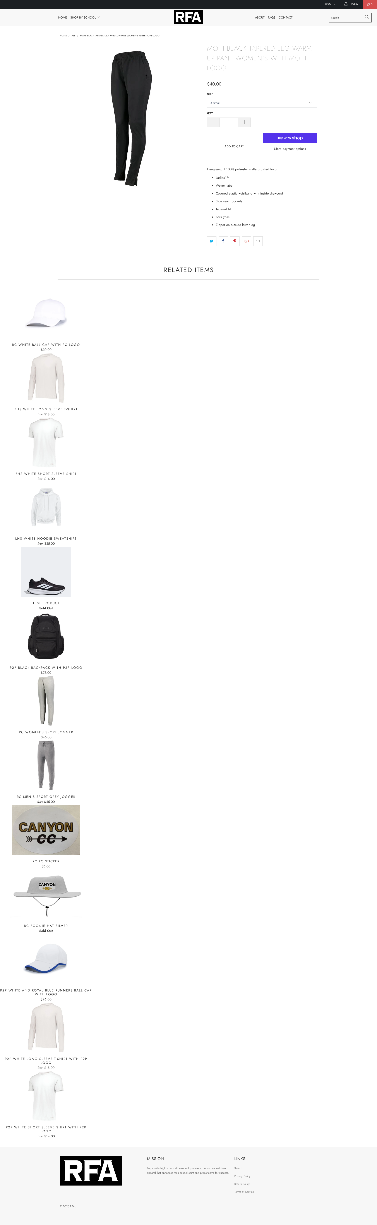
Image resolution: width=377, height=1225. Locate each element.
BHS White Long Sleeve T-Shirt (46, 378)
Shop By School (83, 17)
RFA (72, 1206)
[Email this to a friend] (258, 241)
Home (62, 17)
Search (238, 1168)
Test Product (46, 572)
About (260, 17)
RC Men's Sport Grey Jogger (46, 765)
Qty (210, 113)
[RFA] (188, 17)
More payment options (290, 148)
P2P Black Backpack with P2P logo (46, 636)
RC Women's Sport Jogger (46, 701)
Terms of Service (244, 1192)
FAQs (271, 17)
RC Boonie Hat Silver (46, 894)
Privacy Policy (242, 1176)
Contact (286, 17)
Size (210, 94)
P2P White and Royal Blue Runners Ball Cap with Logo (46, 959)
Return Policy (242, 1184)
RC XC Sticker (46, 830)
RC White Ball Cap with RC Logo (46, 313)
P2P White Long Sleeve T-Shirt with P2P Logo (46, 1027)
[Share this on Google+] (246, 241)
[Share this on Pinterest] (235, 241)
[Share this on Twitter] (211, 241)
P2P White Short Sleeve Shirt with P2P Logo (46, 1096)
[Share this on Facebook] (223, 241)
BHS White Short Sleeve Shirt (46, 442)
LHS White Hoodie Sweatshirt (46, 507)
